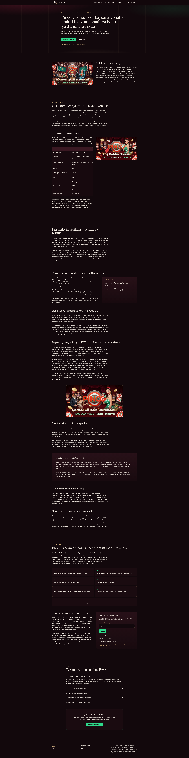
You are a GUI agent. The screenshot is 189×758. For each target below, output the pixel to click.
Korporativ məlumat (120, 2)
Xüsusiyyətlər (96, 2)
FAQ (113, 2)
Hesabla (102, 631)
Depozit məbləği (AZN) (104, 623)
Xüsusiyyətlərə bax (68, 39)
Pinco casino (55, 516)
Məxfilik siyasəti (131, 2)
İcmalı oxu (82, 39)
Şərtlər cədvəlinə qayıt (94, 724)
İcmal (102, 2)
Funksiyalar (108, 2)
